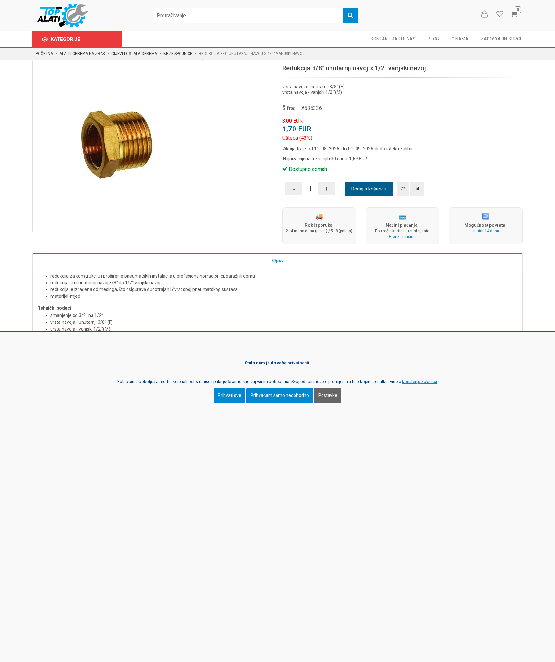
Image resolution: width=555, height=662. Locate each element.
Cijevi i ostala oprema (134, 53)
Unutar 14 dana (485, 231)
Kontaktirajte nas (393, 38)
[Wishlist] (499, 14)
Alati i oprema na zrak (82, 53)
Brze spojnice (177, 53)
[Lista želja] (403, 189)
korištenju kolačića (419, 381)
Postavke (327, 395)
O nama (460, 38)
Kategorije (66, 39)
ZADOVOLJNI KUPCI (501, 38)
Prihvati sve (229, 395)
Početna (44, 53)
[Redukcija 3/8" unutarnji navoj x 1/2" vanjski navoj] (117, 145)
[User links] (484, 14)
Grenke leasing (402, 236)
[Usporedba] (417, 189)
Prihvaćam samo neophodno (280, 395)
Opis (277, 261)
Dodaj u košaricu (368, 189)
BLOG (433, 38)
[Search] (350, 15)
